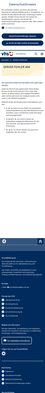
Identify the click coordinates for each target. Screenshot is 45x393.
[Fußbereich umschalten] (40, 241)
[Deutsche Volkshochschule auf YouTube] (4, 353)
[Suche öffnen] (36, 54)
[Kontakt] (4, 241)
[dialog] (22, 25)
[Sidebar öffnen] (42, 54)
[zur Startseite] (13, 54)
